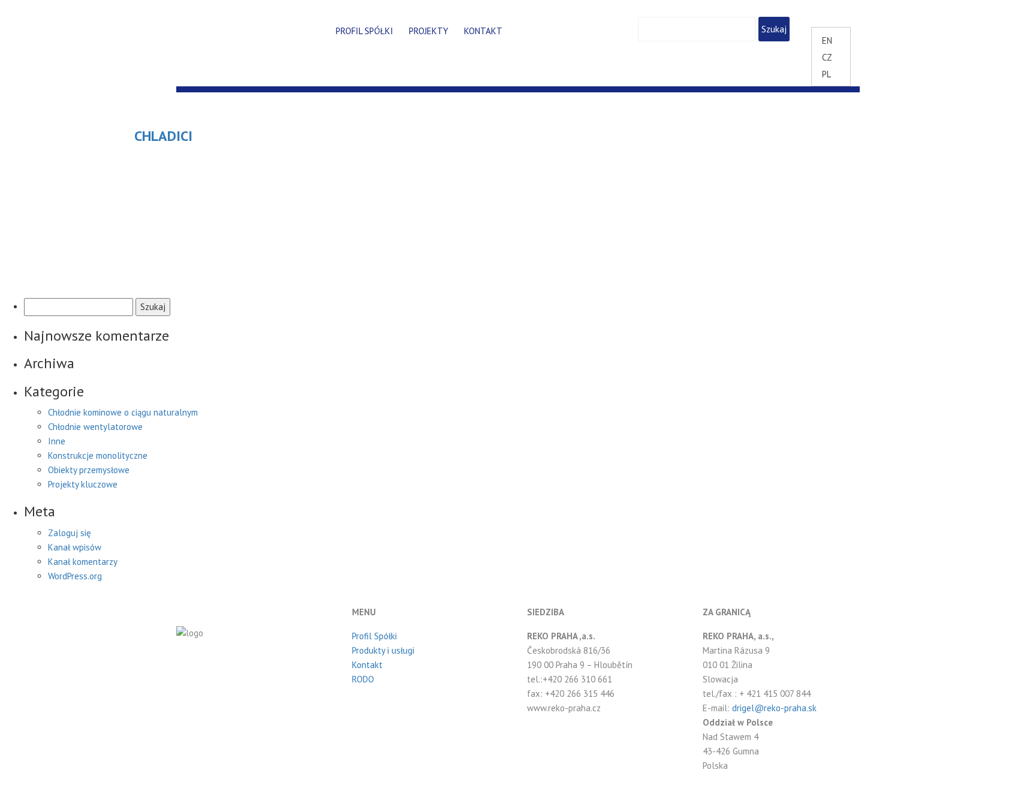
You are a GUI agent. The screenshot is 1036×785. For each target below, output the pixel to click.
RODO (363, 679)
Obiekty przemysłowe (89, 470)
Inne (56, 441)
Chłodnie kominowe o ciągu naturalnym (123, 412)
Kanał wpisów (74, 547)
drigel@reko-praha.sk (774, 708)
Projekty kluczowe (83, 484)
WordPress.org (75, 576)
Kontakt (483, 31)
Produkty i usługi (383, 650)
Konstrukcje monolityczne (97, 455)
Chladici (163, 136)
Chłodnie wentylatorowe (95, 426)
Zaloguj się (69, 533)
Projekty (428, 31)
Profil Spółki (364, 31)
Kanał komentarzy (83, 561)
